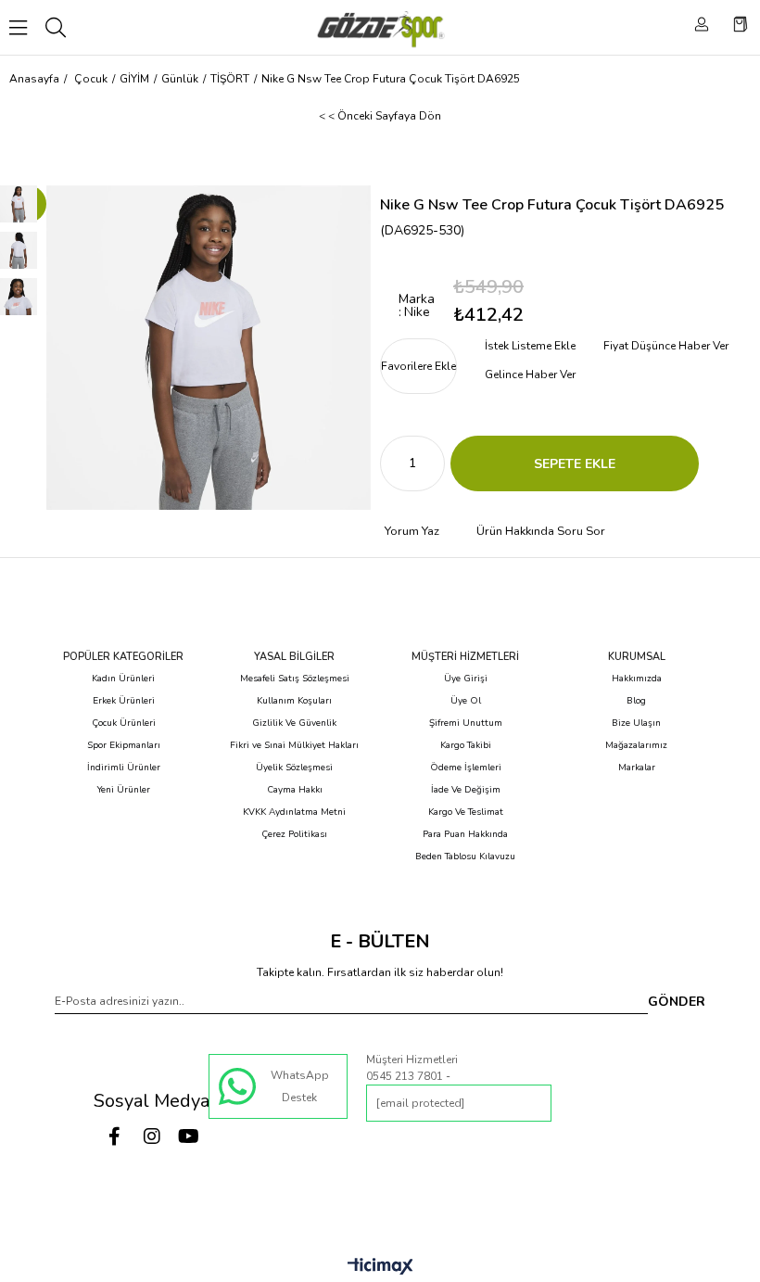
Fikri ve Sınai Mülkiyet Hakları (294, 745)
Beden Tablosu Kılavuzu (465, 856)
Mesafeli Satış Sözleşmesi (294, 678)
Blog (636, 700)
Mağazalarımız (636, 745)
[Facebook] (114, 1136)
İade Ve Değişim (465, 789)
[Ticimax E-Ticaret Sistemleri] (380, 1267)
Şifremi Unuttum (465, 723)
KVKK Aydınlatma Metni (294, 812)
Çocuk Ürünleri (124, 723)
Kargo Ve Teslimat (465, 812)
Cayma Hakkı (295, 789)
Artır (431, 463)
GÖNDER (676, 1001)
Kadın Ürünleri (123, 678)
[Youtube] (189, 1136)
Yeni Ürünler (123, 789)
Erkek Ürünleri (124, 700)
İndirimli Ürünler (123, 767)
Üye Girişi (466, 678)
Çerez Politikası (294, 834)
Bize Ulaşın (636, 723)
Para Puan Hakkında (465, 834)
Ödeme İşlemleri (465, 767)
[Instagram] (152, 1136)
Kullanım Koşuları (294, 700)
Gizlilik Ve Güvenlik (294, 723)
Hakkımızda (637, 678)
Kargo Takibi (465, 745)
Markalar (636, 767)
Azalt (394, 463)
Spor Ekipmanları (123, 745)
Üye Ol (465, 700)
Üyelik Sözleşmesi (294, 767)
